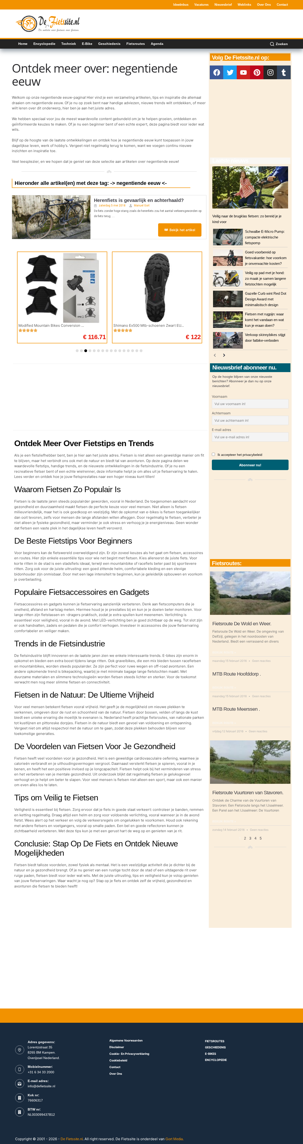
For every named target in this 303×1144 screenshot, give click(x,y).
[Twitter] (230, 72)
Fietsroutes (135, 44)
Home (22, 44)
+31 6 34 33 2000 (41, 1072)
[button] (77, 350)
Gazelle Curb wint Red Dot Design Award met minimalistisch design (265, 299)
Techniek (68, 44)
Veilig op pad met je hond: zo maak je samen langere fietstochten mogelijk (265, 278)
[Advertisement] (202, 23)
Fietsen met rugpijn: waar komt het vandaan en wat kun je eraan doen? (264, 319)
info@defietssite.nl (41, 1086)
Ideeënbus (180, 4)
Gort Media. (174, 1139)
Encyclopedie (44, 44)
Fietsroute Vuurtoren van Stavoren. (247, 792)
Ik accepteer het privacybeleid (240, 455)
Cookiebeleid (118, 1060)
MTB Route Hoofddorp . (236, 674)
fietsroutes (214, 1041)
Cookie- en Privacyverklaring (129, 1053)
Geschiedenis (109, 44)
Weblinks (244, 4)
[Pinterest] (257, 72)
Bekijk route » (224, 652)
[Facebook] (216, 72)
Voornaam (219, 396)
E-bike (87, 44)
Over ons (264, 4)
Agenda (157, 44)
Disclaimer (116, 1047)
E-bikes (210, 1053)
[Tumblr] (284, 72)
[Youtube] (243, 72)
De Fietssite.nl (72, 1139)
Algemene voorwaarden (126, 1040)
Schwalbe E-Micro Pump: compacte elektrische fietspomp (265, 237)
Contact (282, 4)
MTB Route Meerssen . (236, 709)
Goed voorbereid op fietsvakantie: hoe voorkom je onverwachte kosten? (266, 258)
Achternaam (221, 413)
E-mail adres (221, 430)
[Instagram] (270, 72)
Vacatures (201, 4)
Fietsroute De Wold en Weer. (241, 623)
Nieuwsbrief (223, 4)
